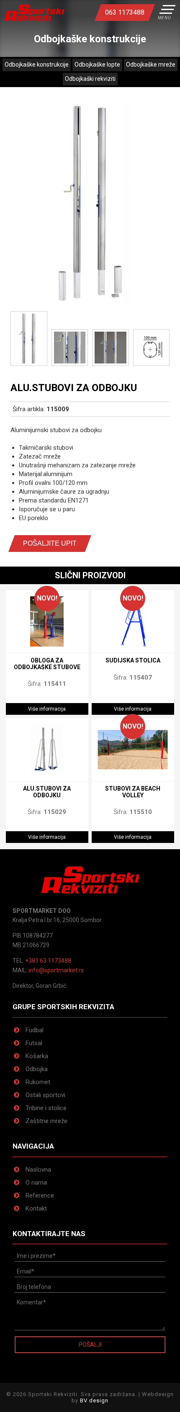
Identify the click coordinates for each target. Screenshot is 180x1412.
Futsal (34, 1043)
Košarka (37, 1056)
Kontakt (36, 1208)
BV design (94, 1400)
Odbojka (37, 1069)
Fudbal (35, 1030)
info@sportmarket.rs (56, 970)
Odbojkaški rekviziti (90, 78)
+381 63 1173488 (48, 960)
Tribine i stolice (46, 1108)
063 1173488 (124, 12)
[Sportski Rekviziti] (34, 12)
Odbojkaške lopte (97, 64)
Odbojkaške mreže (150, 64)
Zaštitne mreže (46, 1121)
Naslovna (38, 1169)
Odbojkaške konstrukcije (37, 64)
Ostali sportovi (45, 1095)
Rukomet (38, 1082)
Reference (40, 1195)
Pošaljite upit (50, 543)
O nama (36, 1182)
